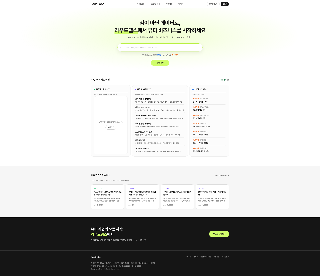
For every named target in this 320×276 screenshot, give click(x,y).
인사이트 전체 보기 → (222, 175)
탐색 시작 (160, 63)
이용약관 (216, 257)
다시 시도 (111, 127)
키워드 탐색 (141, 4)
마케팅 (180, 4)
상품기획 (169, 4)
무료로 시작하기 (219, 234)
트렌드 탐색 (155, 4)
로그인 (225, 4)
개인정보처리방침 (205, 257)
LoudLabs (103, 4)
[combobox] (159, 47)
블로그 (196, 257)
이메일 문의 (225, 257)
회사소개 (188, 257)
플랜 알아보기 (213, 4)
